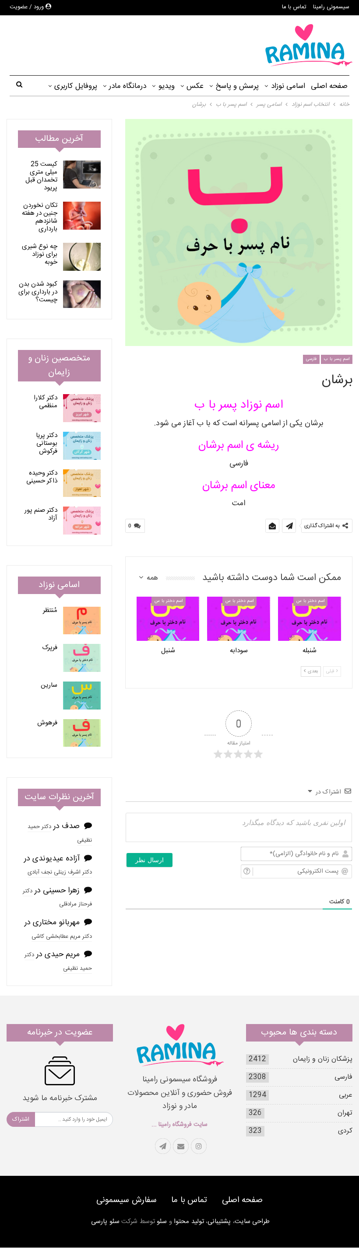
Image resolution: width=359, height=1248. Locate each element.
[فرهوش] (82, 733)
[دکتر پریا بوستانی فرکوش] (82, 446)
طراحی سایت (252, 1222)
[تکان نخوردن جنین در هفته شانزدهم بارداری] (82, 216)
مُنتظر (50, 610)
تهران (345, 1113)
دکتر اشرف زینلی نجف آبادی (60, 872)
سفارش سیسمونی (126, 1201)
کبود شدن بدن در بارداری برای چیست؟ (37, 292)
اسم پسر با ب (336, 359)
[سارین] (82, 696)
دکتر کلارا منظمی (45, 401)
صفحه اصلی (329, 86)
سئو (162, 1222)
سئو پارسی (105, 1222)
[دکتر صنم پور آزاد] (82, 521)
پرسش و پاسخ (237, 86)
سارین (49, 685)
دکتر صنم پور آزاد (41, 514)
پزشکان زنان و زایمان (322, 1059)
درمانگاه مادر (127, 86)
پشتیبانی (219, 1222)
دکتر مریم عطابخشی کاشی (62, 936)
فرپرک (49, 647)
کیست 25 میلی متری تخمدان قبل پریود (41, 176)
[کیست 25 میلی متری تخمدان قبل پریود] (82, 175)
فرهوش (47, 722)
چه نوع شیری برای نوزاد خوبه (39, 254)
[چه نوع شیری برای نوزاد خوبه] (82, 257)
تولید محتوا (189, 1222)
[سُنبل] (168, 619)
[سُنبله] (309, 619)
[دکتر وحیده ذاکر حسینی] (82, 483)
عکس (195, 86)
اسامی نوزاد (288, 86)
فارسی (311, 359)
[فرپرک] (82, 658)
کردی (345, 1131)
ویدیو (166, 86)
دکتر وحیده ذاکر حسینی (41, 477)
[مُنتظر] (82, 621)
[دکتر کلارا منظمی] (82, 408)
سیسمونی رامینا (331, 7)
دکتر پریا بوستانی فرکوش (46, 443)
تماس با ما (294, 7)
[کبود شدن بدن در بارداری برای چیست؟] (82, 294)
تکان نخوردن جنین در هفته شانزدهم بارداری (39, 217)
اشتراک (20, 1119)
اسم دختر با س (310, 601)
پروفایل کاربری (75, 86)
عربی (345, 1095)
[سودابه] (238, 619)
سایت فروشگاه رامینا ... (179, 1124)
